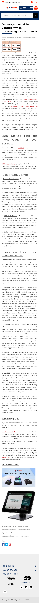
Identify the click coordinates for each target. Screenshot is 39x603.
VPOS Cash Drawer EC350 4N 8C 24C (24, 106)
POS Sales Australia (9, 432)
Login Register (37, 2)
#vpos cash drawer (22, 536)
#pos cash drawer (23, 530)
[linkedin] (31, 587)
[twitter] (22, 587)
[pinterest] (5, 591)
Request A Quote (32, 2)
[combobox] (17, 15)
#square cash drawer (26, 533)
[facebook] (26, 587)
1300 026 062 (27, 8)
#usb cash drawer (8, 536)
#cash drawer (7, 526)
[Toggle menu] (3, 8)
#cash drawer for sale (20, 526)
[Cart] (36, 7)
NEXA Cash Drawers (9, 164)
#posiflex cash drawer (9, 533)
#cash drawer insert (9, 530)
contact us (6, 457)
